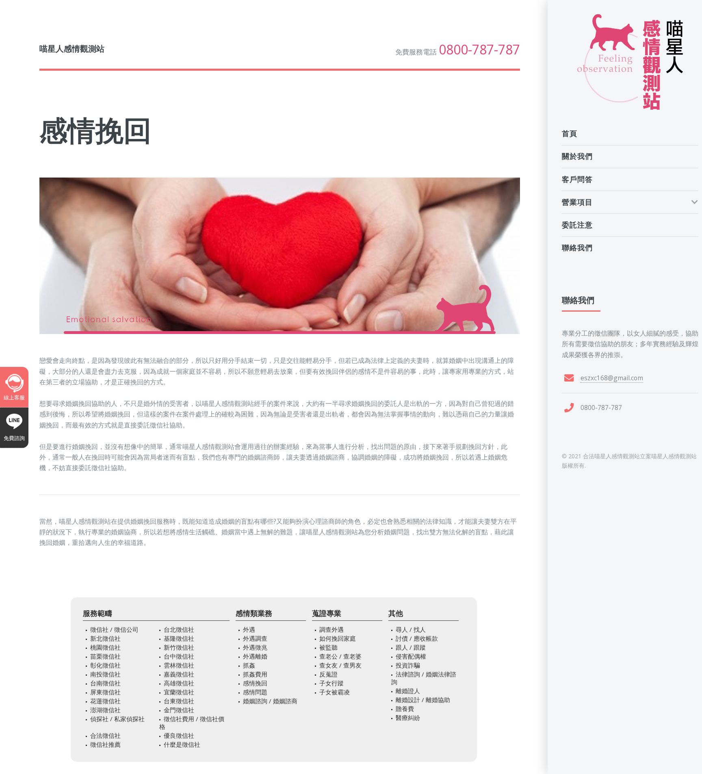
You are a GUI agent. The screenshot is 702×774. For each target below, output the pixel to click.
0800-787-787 (479, 49)
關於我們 (577, 156)
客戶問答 (577, 179)
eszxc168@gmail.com (612, 377)
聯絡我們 (577, 247)
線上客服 (14, 397)
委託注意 (577, 225)
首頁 (569, 133)
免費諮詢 (14, 438)
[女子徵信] (630, 62)
